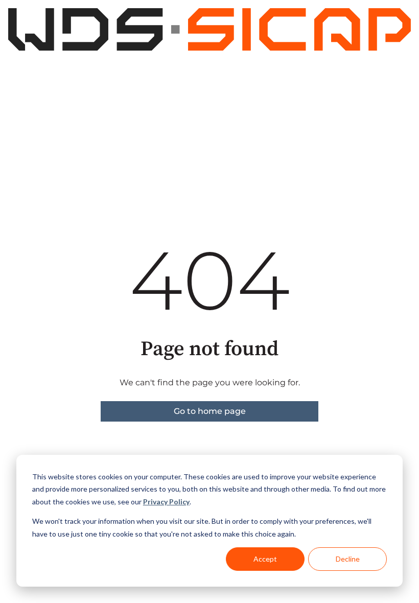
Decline (348, 558)
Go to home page (210, 411)
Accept (265, 558)
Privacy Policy (166, 501)
